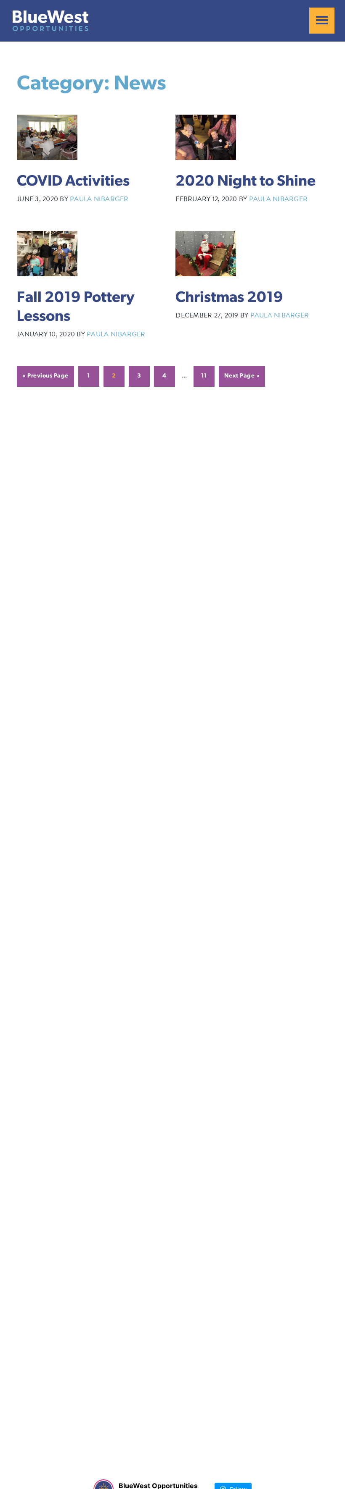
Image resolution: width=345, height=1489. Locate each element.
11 (204, 376)
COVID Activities (73, 181)
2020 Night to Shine (245, 181)
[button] (321, 21)
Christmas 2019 (229, 298)
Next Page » (242, 376)
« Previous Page (45, 376)
